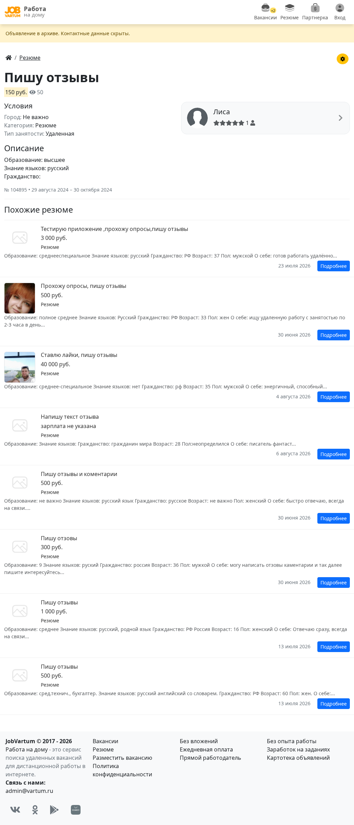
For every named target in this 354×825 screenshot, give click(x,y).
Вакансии (105, 741)
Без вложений (199, 741)
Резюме (103, 749)
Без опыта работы (291, 741)
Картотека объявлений (298, 757)
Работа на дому (27, 749)
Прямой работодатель (210, 757)
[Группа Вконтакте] (15, 809)
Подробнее (333, 266)
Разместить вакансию (122, 757)
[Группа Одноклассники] (35, 809)
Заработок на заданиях (298, 749)
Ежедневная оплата (206, 749)
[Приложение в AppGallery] (75, 810)
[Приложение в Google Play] (54, 809)
